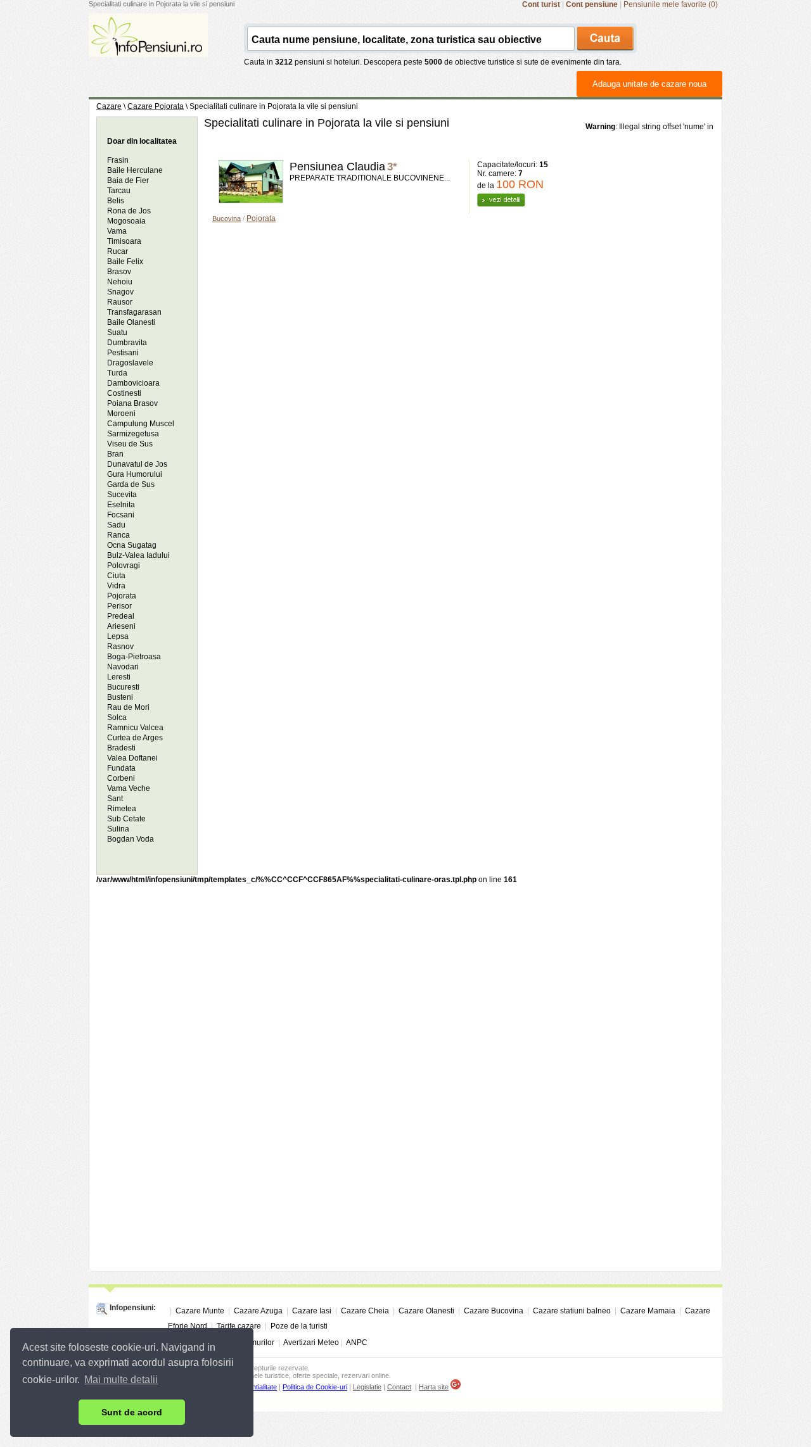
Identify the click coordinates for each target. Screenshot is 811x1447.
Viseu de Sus (130, 443)
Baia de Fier (128, 180)
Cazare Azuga (258, 1310)
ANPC (356, 1342)
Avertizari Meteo (311, 1342)
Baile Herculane (135, 170)
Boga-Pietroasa (134, 656)
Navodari (123, 666)
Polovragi (123, 565)
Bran (115, 454)
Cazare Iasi (311, 1310)
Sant (115, 798)
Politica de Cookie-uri (315, 1387)
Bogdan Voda (130, 839)
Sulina (118, 829)
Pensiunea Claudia (337, 166)
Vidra (116, 585)
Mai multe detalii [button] (121, 1379)
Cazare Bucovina (493, 1310)
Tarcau (119, 190)
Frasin (118, 160)
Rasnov (120, 646)
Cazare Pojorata (155, 106)
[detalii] (501, 203)
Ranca (118, 535)
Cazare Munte (200, 1310)
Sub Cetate (126, 818)
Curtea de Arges (135, 737)
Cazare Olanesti (426, 1310)
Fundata (121, 768)
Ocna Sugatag (131, 545)
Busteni (120, 697)
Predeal (120, 616)
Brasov (119, 271)
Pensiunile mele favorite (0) (670, 4)
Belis (115, 200)
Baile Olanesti (131, 322)
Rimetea (121, 808)
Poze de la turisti (299, 1326)
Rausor (119, 302)
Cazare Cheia (365, 1310)
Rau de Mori (128, 707)
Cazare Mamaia (647, 1310)
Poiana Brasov (132, 403)
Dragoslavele (130, 362)
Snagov (120, 292)
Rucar (117, 251)
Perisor (119, 606)
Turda (117, 373)
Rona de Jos (129, 210)
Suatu (117, 332)
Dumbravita (127, 342)
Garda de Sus (131, 484)
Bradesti (121, 747)
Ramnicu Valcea (135, 727)
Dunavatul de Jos (137, 464)
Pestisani (123, 352)
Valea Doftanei (132, 758)
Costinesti (124, 393)
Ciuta (116, 575)
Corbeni (121, 778)
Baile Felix (125, 261)
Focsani (120, 514)
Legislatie (367, 1387)
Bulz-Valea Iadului (138, 555)
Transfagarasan (134, 312)
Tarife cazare (239, 1326)
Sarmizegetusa (133, 433)
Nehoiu (119, 281)
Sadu (116, 525)
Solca (117, 717)
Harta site (434, 1387)
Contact (399, 1387)
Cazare (109, 106)
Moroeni (121, 413)
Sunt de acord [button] (131, 1412)
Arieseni (121, 626)
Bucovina (226, 218)
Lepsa (118, 636)
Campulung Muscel (140, 423)
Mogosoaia (126, 221)
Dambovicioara (133, 383)
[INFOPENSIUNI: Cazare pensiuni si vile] (148, 48)
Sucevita (122, 494)
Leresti (119, 677)
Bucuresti (123, 687)
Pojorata (261, 218)
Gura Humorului (134, 474)
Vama (117, 231)
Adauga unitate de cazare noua (649, 84)
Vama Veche (128, 788)
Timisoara (124, 241)
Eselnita (121, 504)
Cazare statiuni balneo (572, 1310)
